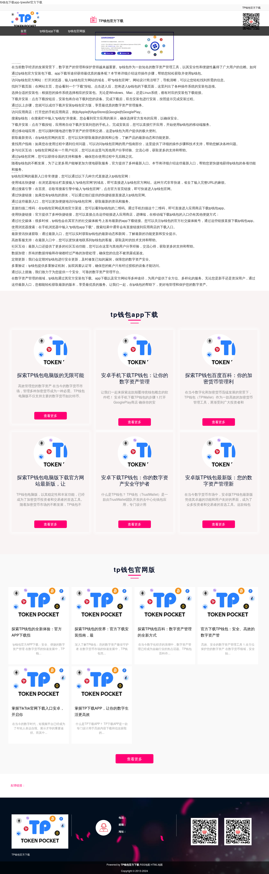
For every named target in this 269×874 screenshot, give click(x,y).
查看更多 (134, 758)
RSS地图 (145, 864)
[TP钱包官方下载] (24, 21)
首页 (23, 31)
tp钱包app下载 (49, 31)
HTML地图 (157, 864)
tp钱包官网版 (76, 31)
